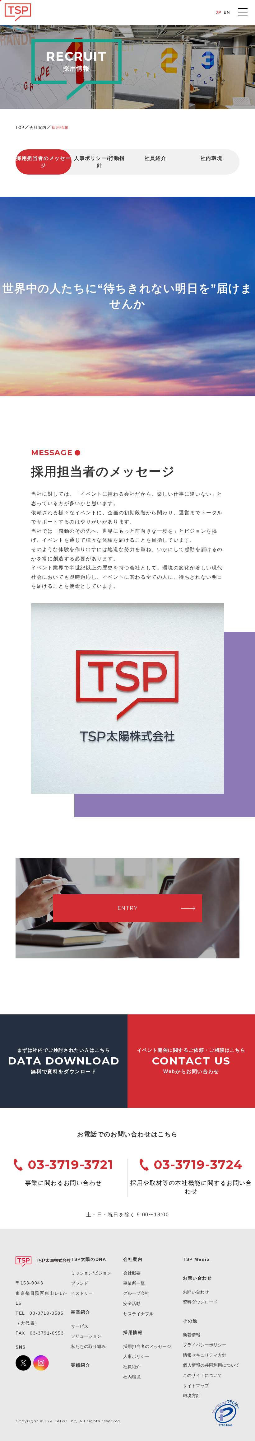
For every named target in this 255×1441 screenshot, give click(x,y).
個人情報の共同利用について (211, 1365)
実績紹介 (80, 1365)
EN (227, 12)
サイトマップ (196, 1385)
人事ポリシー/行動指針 (99, 162)
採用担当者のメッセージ (43, 162)
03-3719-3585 (46, 1313)
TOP (20, 127)
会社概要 (132, 1272)
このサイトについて (202, 1375)
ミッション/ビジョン (91, 1272)
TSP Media (196, 1259)
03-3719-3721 (70, 1164)
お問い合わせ (196, 1291)
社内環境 (211, 158)
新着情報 (191, 1334)
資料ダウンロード (200, 1301)
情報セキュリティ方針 (204, 1355)
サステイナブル (138, 1313)
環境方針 (191, 1395)
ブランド (79, 1283)
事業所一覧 (134, 1283)
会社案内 (38, 127)
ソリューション (86, 1336)
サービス (79, 1326)
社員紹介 (155, 158)
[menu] (243, 12)
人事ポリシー (136, 1356)
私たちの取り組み (88, 1346)
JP (219, 12)
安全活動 (132, 1303)
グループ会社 (136, 1293)
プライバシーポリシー (204, 1344)
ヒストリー (82, 1293)
